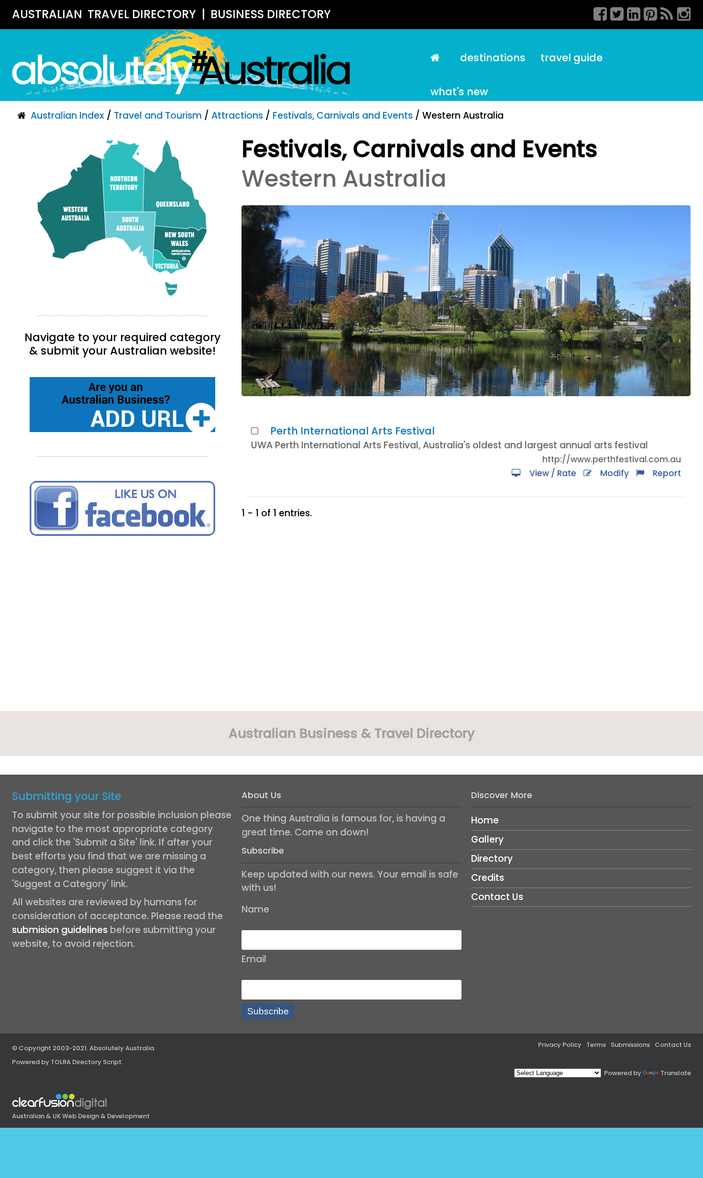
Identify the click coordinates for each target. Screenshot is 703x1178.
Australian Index (67, 115)
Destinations (493, 58)
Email (254, 959)
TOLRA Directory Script (86, 1062)
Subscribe (268, 1011)
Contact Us (497, 896)
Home (485, 820)
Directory (492, 858)
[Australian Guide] (437, 58)
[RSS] (664, 12)
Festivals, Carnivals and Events (343, 115)
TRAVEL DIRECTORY (142, 14)
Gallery (487, 839)
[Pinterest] (647, 12)
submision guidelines (60, 929)
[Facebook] (597, 12)
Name (255, 909)
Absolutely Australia (121, 1048)
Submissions (630, 1044)
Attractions (237, 115)
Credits (487, 877)
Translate (675, 1073)
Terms (596, 1044)
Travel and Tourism (158, 115)
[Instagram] (680, 12)
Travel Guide (571, 58)
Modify (612, 473)
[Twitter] (613, 12)
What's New (459, 92)
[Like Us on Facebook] (122, 507)
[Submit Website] (122, 404)
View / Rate (551, 473)
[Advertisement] (122, 627)
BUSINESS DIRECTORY (270, 14)
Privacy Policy (560, 1044)
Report (665, 473)
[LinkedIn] (630, 12)
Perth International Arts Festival (352, 431)
